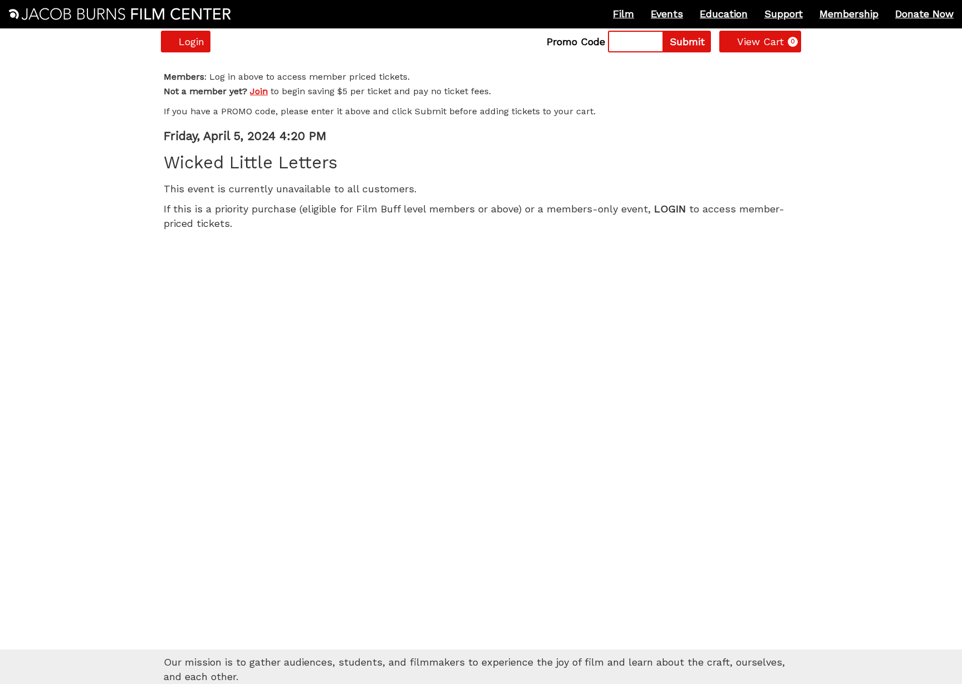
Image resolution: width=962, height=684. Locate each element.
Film (623, 14)
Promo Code (576, 42)
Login (191, 41)
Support (783, 14)
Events (667, 14)
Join (259, 91)
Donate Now (924, 14)
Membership (848, 14)
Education (724, 14)
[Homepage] (119, 14)
